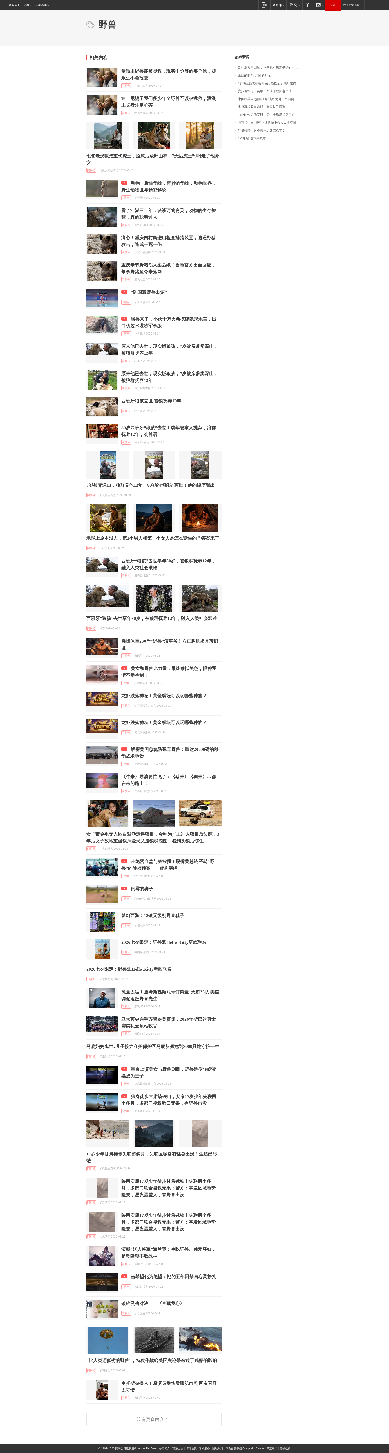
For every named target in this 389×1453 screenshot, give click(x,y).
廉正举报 (272, 1448)
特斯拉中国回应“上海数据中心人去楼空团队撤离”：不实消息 (270, 122)
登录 (333, 5)
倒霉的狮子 (142, 888)
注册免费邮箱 (351, 5)
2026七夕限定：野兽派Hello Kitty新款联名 (163, 942)
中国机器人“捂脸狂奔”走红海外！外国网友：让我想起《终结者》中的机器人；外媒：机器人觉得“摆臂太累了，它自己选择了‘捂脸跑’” (270, 99)
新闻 (91, 979)
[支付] (308, 5)
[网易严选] (294, 5)
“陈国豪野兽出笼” (149, 292)
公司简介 (164, 1448)
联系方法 (177, 1448)
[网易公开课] (278, 5)
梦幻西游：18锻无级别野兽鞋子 (152, 915)
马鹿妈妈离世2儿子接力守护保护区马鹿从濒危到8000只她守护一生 (152, 1046)
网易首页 (14, 5)
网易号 (126, 85)
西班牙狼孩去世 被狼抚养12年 (151, 400)
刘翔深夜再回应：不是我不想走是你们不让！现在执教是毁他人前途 (270, 67)
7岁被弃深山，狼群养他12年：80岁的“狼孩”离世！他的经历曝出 (150, 485)
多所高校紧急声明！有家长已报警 (261, 107)
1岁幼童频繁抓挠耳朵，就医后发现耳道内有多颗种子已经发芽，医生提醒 (270, 83)
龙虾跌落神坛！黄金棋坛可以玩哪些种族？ (164, 695)
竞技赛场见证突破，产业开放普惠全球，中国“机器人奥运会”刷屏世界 (270, 91)
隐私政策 (217, 1448)
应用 (26, 5)
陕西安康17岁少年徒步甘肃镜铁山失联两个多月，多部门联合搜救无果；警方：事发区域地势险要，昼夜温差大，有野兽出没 (168, 1188)
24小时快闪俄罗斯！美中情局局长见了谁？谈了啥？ (270, 115)
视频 (126, 197)
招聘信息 (191, 1448)
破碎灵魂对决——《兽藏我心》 (152, 1303)
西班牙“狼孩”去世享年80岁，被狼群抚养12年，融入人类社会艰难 (151, 618)
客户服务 (204, 1448)
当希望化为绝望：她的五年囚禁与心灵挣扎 (173, 1276)
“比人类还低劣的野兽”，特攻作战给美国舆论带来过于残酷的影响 (151, 1360)
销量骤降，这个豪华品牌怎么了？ (261, 130)
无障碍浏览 (42, 5)
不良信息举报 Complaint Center (245, 1448)
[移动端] (264, 5)
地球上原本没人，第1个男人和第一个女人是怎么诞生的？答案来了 (152, 538)
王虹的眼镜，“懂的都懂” (255, 75)
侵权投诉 (285, 1448)
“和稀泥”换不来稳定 (252, 138)
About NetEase (147, 1448)
